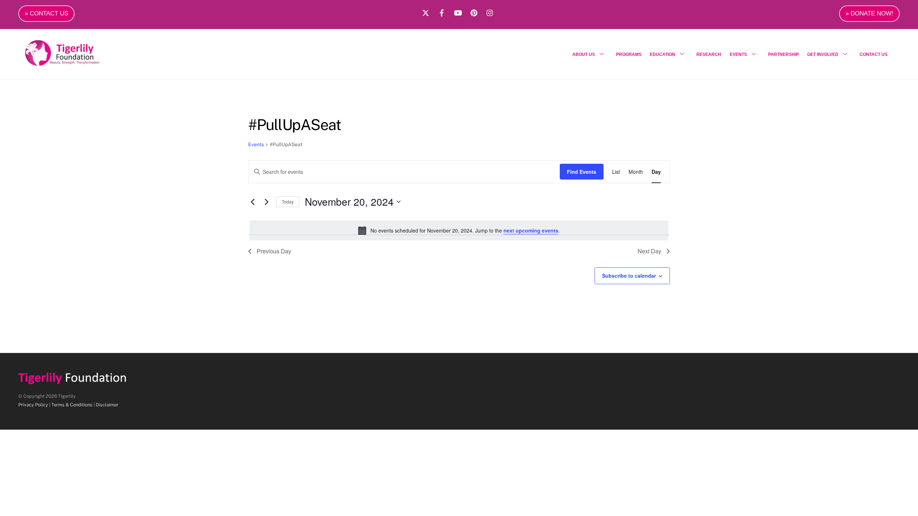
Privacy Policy (33, 404)
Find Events (581, 171)
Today (288, 202)
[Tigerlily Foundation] (78, 63)
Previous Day (274, 251)
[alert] (459, 230)
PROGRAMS (629, 54)
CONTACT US (874, 54)
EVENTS (738, 54)
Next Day (649, 251)
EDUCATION (662, 54)
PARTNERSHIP (783, 54)
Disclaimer (107, 404)
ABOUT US (583, 54)
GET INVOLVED (822, 54)
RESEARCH (708, 54)
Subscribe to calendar (629, 275)
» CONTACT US (46, 13)
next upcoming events (530, 230)
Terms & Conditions (72, 404)
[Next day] (266, 201)
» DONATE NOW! (869, 13)
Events (256, 144)
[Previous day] (252, 201)
